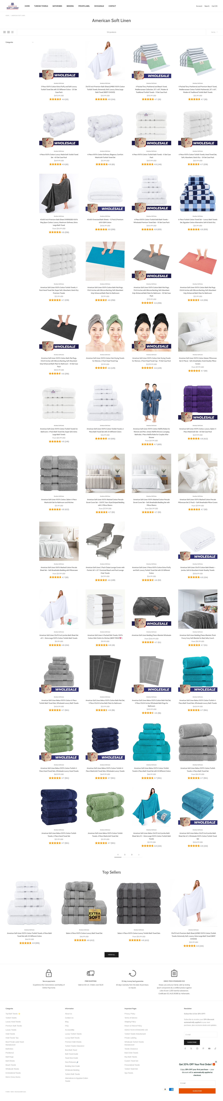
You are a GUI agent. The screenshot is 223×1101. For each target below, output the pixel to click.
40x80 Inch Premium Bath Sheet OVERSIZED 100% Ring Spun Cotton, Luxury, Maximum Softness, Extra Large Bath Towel (59, 222)
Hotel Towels (10, 1034)
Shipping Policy (130, 1022)
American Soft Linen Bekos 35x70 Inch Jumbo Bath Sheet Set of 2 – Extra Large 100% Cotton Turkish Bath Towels (151, 836)
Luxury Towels (11, 1030)
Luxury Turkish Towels (73, 1034)
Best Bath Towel (71, 1050)
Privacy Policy (130, 1014)
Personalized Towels (132, 1065)
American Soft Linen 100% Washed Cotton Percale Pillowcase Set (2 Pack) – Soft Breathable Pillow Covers (197, 500)
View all (111, 955)
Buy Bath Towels (131, 1057)
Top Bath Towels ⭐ (13, 1014)
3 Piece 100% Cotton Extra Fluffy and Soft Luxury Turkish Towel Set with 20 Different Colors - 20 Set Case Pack (59, 89)
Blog (66, 1022)
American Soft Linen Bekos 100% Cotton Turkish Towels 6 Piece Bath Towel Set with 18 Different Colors (151, 769)
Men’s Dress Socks (13, 1077)
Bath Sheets (10, 1061)
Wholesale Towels (12, 1069)
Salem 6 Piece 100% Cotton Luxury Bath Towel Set (84, 933)
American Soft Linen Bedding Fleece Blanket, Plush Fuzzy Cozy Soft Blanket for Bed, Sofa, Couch (198, 636)
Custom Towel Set (131, 1061)
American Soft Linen (18, 15)
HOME (27, 6)
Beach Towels (11, 1065)
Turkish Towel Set (131, 1069)
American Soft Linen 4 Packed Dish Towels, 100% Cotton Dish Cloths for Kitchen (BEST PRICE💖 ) (105, 636)
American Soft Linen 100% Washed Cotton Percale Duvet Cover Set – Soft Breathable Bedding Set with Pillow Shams (151, 502)
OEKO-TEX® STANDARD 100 (136, 1030)
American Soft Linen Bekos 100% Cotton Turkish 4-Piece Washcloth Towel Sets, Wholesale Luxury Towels (105, 769)
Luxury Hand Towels (13, 1022)
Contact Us (69, 1018)
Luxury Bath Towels (72, 1038)
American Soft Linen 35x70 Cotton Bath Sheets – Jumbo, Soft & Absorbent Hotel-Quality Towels (197, 568)
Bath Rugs (9, 1057)
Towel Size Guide (71, 1058)
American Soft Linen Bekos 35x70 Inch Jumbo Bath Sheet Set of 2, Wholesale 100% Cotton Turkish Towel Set (198, 836)
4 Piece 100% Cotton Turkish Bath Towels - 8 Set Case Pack (151, 155)
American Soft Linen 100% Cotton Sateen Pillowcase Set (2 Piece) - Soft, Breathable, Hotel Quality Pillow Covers (198, 361)
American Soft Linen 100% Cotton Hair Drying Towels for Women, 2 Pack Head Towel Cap (105, 359)
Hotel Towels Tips (12, 1038)
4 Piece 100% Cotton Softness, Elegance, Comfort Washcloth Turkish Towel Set (105, 155)
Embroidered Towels (13, 1073)
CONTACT (112, 6)
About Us (68, 1014)
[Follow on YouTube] (209, 1048)
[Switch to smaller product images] (8, 32)
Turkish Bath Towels (72, 1074)
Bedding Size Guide (72, 1066)
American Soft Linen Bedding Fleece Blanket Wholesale (151, 635)
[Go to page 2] (138, 854)
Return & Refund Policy (133, 1026)
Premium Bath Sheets (73, 1042)
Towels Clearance (131, 1049)
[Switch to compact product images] (12, 32)
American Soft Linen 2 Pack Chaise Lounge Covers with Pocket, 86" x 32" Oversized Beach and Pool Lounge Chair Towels (105, 570)
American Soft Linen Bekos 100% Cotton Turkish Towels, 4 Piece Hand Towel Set (59, 834)
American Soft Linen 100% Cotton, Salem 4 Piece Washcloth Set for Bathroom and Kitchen (59, 500)
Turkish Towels (11, 1018)
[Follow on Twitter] (191, 1048)
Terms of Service (131, 1018)
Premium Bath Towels (14, 1026)
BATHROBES (57, 6)
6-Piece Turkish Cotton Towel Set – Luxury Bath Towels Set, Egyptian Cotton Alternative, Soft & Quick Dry (197, 220)
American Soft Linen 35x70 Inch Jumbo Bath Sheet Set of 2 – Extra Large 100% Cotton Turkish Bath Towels (58, 636)
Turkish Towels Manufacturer (135, 1034)
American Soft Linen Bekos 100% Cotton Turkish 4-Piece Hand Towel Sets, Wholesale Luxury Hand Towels (59, 769)
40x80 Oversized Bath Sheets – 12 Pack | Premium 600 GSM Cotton (105, 220)
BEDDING (70, 6)
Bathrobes (9, 1049)
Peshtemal (10, 1053)
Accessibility (69, 1030)
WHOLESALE (99, 6)
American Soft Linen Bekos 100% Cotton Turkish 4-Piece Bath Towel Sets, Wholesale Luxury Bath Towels (198, 701)
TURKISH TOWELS (41, 6)
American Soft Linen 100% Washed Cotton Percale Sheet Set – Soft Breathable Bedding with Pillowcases (59, 568)
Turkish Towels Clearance (74, 1046)
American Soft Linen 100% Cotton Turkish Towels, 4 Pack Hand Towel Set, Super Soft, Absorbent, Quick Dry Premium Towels (59, 290)
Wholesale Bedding (72, 1070)
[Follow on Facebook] (185, 1048)
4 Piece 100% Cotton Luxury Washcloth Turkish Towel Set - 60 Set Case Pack (59, 155)
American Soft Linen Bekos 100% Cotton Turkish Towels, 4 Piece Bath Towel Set (197, 769)
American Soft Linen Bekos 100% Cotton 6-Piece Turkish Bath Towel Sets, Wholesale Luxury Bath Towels (59, 701)
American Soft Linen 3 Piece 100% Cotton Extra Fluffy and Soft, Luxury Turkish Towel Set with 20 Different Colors (151, 570)
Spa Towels (129, 1073)
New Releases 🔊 (72, 1062)
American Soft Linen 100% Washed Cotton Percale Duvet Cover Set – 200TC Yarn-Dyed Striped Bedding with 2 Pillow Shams (105, 502)
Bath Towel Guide (71, 1054)
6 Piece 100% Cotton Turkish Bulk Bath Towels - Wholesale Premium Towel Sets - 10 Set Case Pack (151, 220)
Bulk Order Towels (131, 1053)
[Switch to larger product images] (4, 32)
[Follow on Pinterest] (203, 1048)
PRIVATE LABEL (84, 6)
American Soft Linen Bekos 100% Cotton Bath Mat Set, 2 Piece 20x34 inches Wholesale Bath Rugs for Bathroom (151, 703)
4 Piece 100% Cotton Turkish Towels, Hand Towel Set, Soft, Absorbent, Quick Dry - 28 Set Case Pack (198, 155)
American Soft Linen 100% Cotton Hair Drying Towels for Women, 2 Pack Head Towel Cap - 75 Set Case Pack (151, 359)
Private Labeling (130, 1038)
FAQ (67, 1026)
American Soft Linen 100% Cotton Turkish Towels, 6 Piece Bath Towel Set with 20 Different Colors (105, 430)
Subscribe (197, 1091)
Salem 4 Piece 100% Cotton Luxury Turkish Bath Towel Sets (139, 933)
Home (7, 15)
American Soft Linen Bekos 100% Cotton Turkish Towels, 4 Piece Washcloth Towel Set (105, 834)
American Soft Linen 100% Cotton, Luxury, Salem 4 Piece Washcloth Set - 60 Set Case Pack (197, 430)
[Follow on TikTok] (215, 1048)
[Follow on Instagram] (197, 1048)
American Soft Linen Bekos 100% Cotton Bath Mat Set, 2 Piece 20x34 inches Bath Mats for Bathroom (105, 701)
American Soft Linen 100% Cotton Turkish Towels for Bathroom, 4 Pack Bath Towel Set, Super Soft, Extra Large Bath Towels (59, 432)
